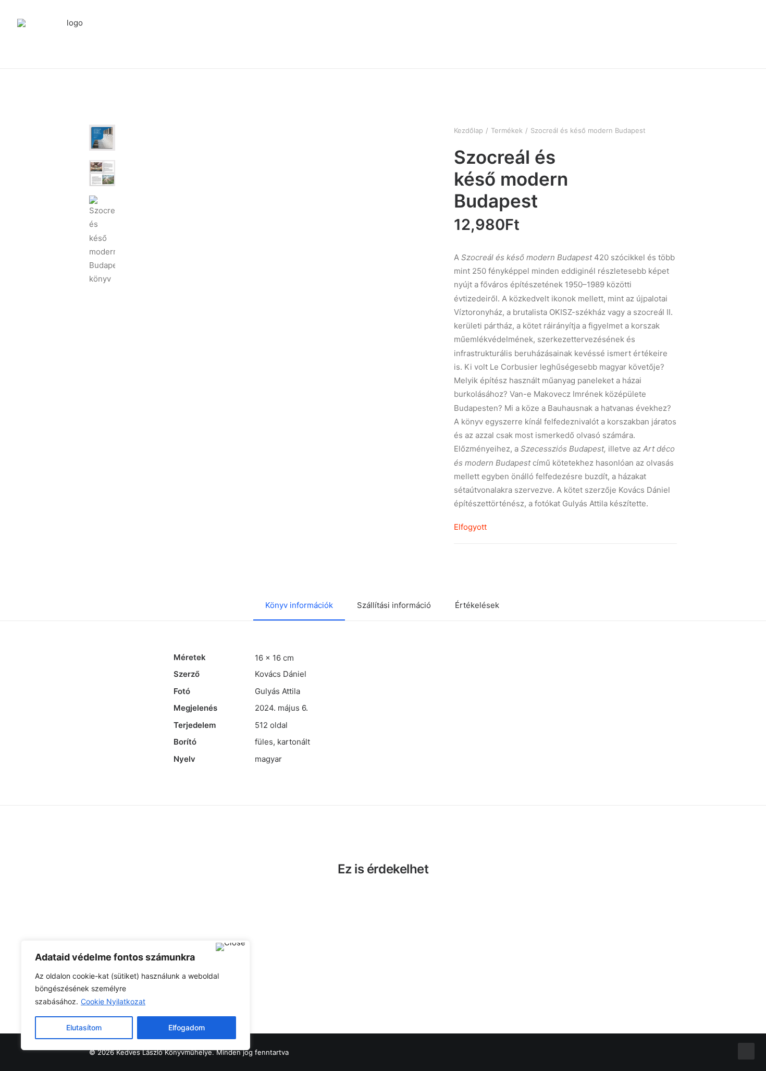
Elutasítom (84, 1027)
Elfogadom (186, 1027)
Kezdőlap (468, 130)
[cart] (743, 34)
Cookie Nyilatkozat (113, 1001)
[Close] (230, 947)
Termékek (507, 130)
